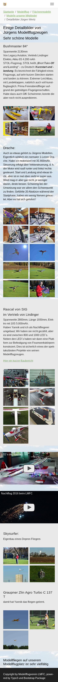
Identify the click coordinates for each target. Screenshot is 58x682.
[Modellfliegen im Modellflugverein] (4, 4)
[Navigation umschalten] (52, 4)
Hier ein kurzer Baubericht (18, 360)
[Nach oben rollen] (51, 675)
